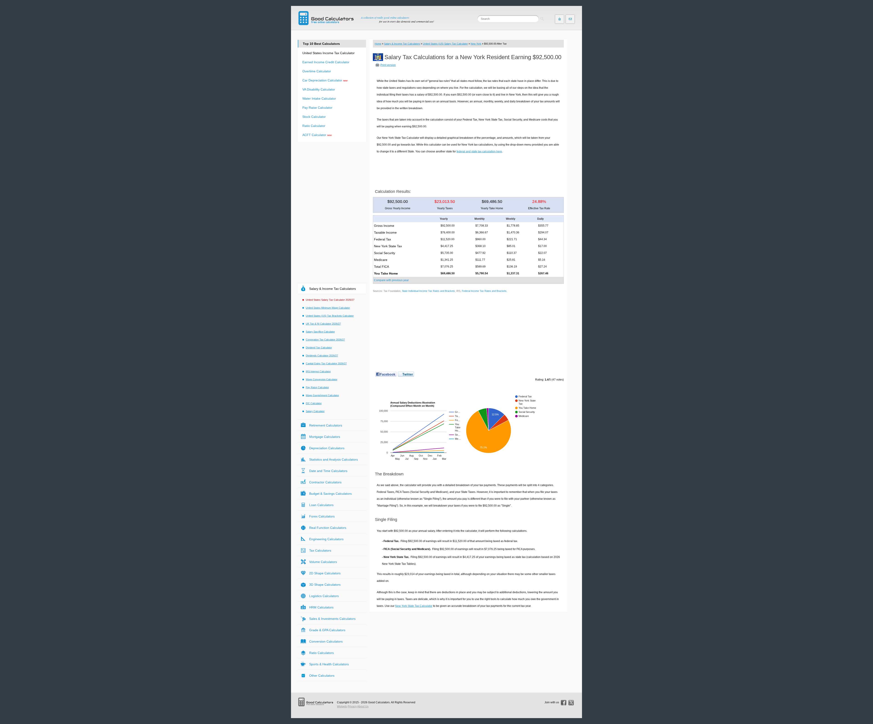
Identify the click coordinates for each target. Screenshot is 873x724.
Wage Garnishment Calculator (322, 395)
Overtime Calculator (316, 71)
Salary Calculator (315, 411)
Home (378, 43)
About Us (363, 706)
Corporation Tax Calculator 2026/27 (325, 339)
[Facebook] (563, 702)
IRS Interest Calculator (318, 371)
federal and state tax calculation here (479, 151)
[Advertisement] (468, 169)
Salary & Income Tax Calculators (402, 43)
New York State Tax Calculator (413, 606)
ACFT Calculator (314, 135)
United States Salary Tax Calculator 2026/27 (330, 299)
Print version (388, 65)
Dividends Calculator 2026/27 (322, 355)
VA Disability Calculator (318, 89)
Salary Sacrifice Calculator (320, 331)
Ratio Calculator (313, 126)
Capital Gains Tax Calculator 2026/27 (326, 363)
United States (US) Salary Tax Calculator (445, 43)
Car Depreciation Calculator (322, 80)
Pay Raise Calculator (317, 107)
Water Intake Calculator (319, 98)
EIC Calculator (314, 403)
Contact (570, 19)
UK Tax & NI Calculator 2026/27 (323, 323)
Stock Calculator (314, 117)
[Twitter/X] (571, 702)
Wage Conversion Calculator (321, 379)
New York (476, 43)
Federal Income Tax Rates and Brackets (484, 291)
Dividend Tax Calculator (319, 347)
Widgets (342, 706)
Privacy (352, 706)
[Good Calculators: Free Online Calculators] (326, 18)
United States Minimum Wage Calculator (328, 307)
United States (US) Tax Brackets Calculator (330, 315)
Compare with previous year (391, 280)
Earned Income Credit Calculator (325, 62)
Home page (559, 19)
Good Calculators (379, 702)
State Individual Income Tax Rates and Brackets (428, 291)
